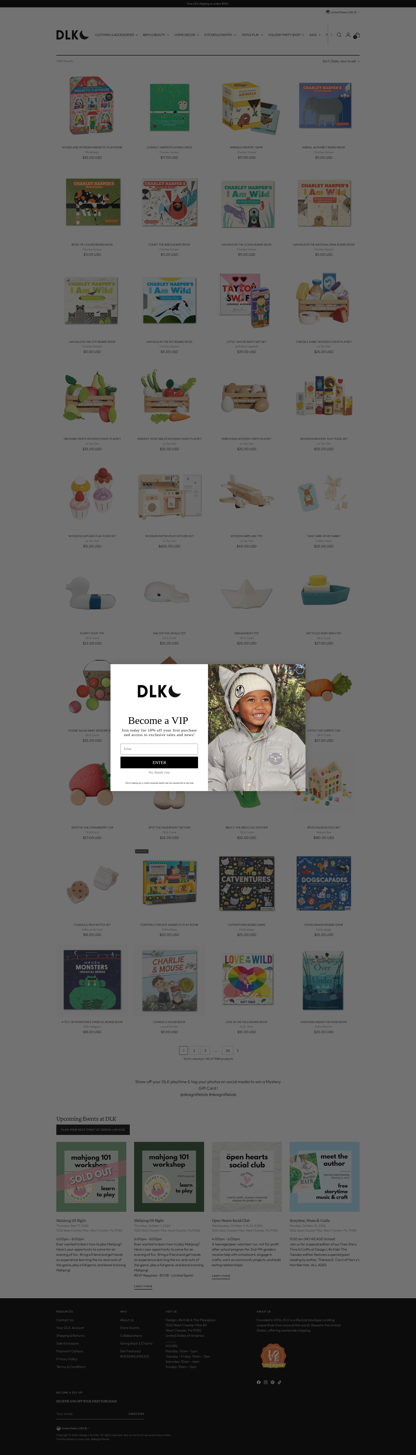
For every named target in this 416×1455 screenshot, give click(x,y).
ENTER (159, 762)
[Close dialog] (300, 669)
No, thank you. (159, 772)
